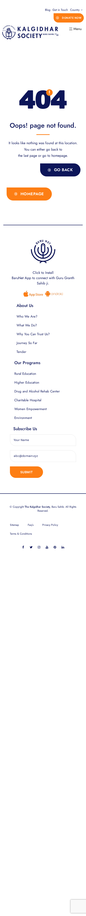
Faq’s (31, 525)
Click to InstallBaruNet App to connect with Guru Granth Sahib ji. (43, 278)
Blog (47, 10)
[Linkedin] (62, 547)
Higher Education (26, 382)
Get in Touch (60, 10)
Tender (21, 351)
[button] (69, 18)
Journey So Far (27, 343)
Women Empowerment (30, 409)
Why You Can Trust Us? (33, 334)
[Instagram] (39, 547)
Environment (23, 417)
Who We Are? (27, 316)
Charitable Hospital (27, 400)
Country (75, 10)
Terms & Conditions (21, 534)
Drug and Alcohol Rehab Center (37, 391)
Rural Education (25, 373)
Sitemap (14, 525)
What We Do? (27, 325)
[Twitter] (31, 547)
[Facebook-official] (23, 547)
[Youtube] (47, 547)
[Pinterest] (55, 547)
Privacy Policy (50, 525)
